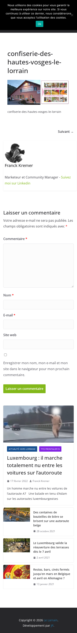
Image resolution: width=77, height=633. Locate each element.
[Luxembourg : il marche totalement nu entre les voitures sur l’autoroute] (38, 424)
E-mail (9, 315)
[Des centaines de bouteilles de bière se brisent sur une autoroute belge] (16, 522)
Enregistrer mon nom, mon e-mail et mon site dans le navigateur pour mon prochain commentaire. (36, 369)
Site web (9, 335)
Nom (8, 295)
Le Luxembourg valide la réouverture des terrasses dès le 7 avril (51, 547)
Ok (39, 24)
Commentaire (15, 239)
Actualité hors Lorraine (22, 449)
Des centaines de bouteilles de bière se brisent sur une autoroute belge (51, 518)
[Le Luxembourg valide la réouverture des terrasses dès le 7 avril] (16, 550)
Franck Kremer (41, 481)
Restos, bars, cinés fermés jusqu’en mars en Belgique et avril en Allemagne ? (51, 574)
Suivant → (66, 131)
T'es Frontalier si (50, 449)
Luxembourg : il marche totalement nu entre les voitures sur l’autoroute (34, 465)
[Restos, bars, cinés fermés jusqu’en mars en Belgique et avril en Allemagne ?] (16, 577)
